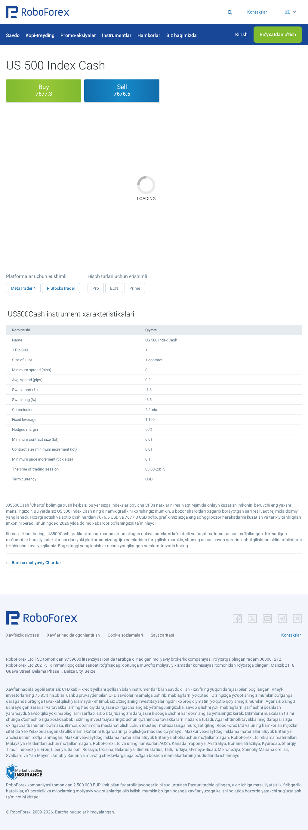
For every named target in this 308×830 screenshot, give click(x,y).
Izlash (134, 12)
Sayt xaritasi (162, 635)
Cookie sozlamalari (125, 635)
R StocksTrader (61, 288)
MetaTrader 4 (23, 288)
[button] (37, 12)
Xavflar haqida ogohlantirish (73, 635)
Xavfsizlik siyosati (22, 635)
